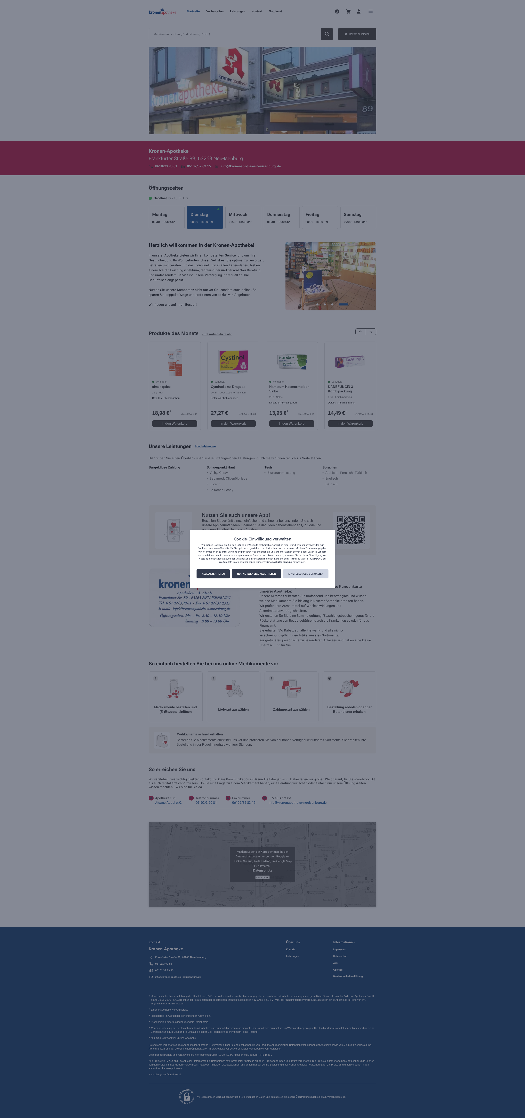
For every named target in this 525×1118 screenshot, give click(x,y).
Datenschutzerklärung (279, 562)
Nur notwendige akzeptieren (256, 573)
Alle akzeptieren (213, 573)
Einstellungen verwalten (305, 573)
